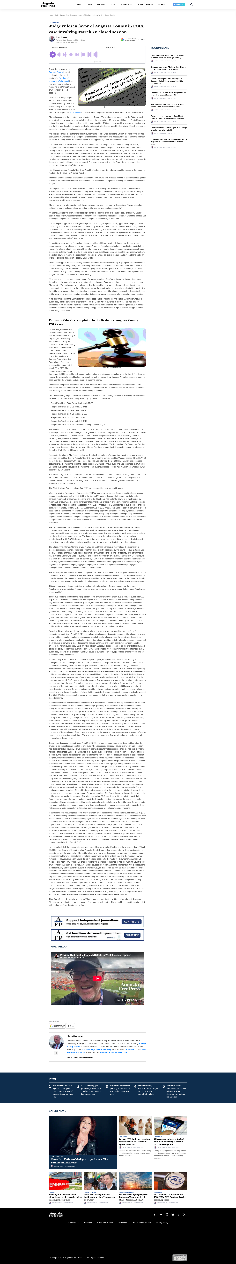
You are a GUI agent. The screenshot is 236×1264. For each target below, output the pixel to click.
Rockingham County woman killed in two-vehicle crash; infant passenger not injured (65, 1197)
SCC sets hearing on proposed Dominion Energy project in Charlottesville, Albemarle (133, 1197)
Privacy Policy (162, 1223)
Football (158, 1136)
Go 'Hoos (123, 1136)
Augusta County (56, 72)
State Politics (90, 1192)
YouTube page (88, 1049)
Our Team (161, 4)
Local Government (127, 1192)
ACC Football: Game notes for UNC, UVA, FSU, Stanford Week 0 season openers (170, 1197)
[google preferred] (128, 39)
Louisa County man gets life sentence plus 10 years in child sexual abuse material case (169, 141)
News (79, 4)
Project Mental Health (141, 1223)
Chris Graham (75, 1036)
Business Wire (126, 4)
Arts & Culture (57, 1156)
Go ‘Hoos (101, 4)
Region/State (55, 22)
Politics (89, 4)
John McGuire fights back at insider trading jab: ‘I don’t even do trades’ (99, 1197)
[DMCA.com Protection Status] (179, 1257)
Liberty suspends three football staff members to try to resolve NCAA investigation (169, 1142)
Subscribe (139, 4)
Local (52, 1192)
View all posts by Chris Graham (80, 1057)
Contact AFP (73, 1223)
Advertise (149, 4)
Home (51, 15)
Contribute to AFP (105, 1223)
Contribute (178, 4)
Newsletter (122, 1223)
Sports (112, 4)
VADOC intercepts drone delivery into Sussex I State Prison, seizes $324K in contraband (167, 81)
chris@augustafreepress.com (113, 1052)
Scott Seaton (75, 112)
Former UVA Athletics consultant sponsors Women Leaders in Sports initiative (135, 1142)
